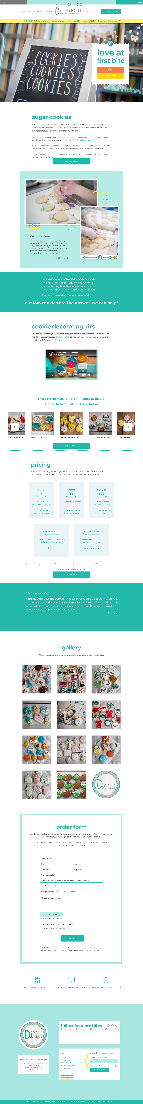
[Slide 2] (49, 259)
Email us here (62, 569)
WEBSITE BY (102, 1101)
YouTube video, (62, 337)
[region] (41, 500)
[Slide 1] (46, 259)
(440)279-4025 (62, 950)
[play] (45, 667)
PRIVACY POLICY (32, 1101)
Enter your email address (99, 1057)
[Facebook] (112, 1025)
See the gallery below (81, 140)
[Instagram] (108, 1025)
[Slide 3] (51, 259)
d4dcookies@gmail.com (33, 1068)
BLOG (95, 12)
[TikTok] (116, 1025)
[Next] (72, 247)
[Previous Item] (15, 427)
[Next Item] (128, 427)
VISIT (88, 12)
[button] (37, 679)
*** (115, 21)
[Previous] (25, 247)
